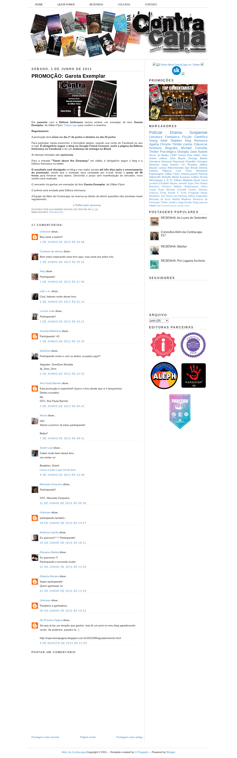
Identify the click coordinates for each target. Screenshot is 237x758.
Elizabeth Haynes (168, 183)
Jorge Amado (185, 202)
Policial (155, 132)
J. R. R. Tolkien (173, 180)
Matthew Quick (191, 180)
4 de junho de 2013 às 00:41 (62, 406)
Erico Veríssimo (197, 170)
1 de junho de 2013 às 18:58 (62, 241)
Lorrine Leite (47, 310)
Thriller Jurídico (169, 202)
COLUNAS (124, 4)
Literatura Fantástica (164, 137)
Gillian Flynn (172, 173)
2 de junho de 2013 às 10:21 (62, 321)
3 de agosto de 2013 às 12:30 (63, 643)
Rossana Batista (49, 552)
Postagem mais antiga (129, 737)
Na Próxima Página (51, 620)
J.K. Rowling (189, 164)
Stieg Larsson (200, 202)
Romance (200, 140)
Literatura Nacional (160, 161)
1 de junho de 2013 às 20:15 (62, 261)
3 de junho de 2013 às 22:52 (62, 373)
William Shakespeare (186, 186)
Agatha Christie (160, 144)
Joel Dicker (167, 196)
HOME (39, 4)
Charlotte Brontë (168, 206)
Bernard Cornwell (176, 189)
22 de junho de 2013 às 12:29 (63, 590)
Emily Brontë (167, 193)
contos (187, 144)
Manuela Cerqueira (51, 484)
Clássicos (200, 144)
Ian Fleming (180, 196)
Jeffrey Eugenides (197, 196)
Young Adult (158, 140)
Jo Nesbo (163, 155)
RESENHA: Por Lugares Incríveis (183, 260)
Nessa (43, 415)
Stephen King (181, 140)
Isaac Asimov (170, 164)
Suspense (198, 132)
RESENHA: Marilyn (174, 246)
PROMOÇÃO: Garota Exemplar (68, 76)
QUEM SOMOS (66, 4)
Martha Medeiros (181, 199)
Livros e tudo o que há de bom (58, 469)
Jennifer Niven (183, 206)
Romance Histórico (160, 186)
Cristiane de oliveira (51, 251)
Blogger (171, 752)
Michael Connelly (194, 148)
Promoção (56, 212)
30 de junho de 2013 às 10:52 (63, 610)
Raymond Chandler (184, 161)
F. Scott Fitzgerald (188, 193)
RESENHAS (96, 4)
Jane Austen (198, 151)
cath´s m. (45, 291)
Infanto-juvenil (189, 173)
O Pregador (141, 752)
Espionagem (156, 173)
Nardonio (45, 350)
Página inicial (88, 737)
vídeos (163, 158)
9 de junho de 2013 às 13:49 (62, 474)
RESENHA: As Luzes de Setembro (184, 217)
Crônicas (153, 193)
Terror (152, 155)
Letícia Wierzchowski (171, 167)
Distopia (183, 151)
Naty (42, 271)
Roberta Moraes (49, 576)
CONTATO (151, 4)
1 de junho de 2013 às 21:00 (62, 281)
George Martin (197, 158)
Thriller (177, 144)
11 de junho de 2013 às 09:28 (63, 503)
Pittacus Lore (171, 170)
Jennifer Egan (185, 183)
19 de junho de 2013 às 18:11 (63, 542)
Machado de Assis (160, 199)
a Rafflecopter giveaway (87, 205)
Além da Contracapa (74, 752)
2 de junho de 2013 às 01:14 (62, 301)
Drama (176, 132)
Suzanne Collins (189, 176)
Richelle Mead (170, 176)
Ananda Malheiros (50, 330)
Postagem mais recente (45, 737)
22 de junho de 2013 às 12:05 (63, 566)
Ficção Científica (194, 137)
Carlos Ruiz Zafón (189, 155)
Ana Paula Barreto (50, 383)
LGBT (173, 155)
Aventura (155, 148)
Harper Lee (155, 205)
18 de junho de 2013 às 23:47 (63, 522)
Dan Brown (191, 167)
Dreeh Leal (46, 447)
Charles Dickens (197, 189)
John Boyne (178, 158)
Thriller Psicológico (162, 151)
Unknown (45, 231)
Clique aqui (70, 125)
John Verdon (200, 183)
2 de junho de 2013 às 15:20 (62, 341)
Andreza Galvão (49, 532)
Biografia (171, 148)
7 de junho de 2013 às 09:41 (62, 438)
